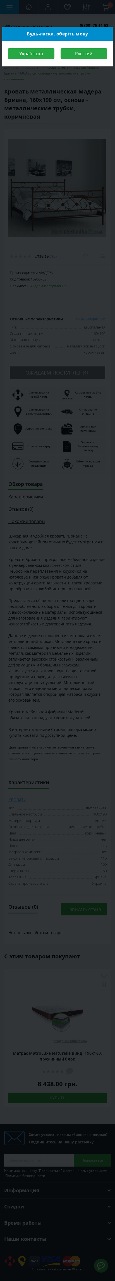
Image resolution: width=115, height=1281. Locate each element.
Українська (31, 54)
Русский (83, 54)
